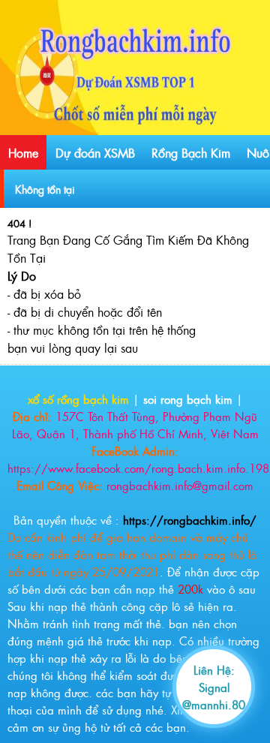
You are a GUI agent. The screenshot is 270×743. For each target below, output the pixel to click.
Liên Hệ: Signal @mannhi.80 (213, 687)
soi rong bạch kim (187, 399)
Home (23, 152)
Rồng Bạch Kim (191, 152)
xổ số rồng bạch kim (78, 399)
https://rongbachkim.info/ (189, 519)
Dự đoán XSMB (95, 152)
